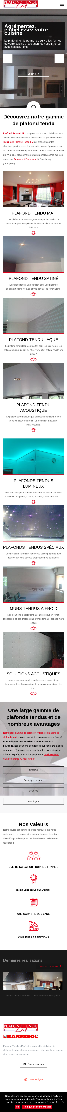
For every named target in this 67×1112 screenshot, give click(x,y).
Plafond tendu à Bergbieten (47, 995)
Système (33, 770)
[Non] (63, 1102)
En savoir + (33, 74)
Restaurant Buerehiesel (26, 159)
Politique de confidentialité (37, 1107)
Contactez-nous (36, 1064)
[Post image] (18, 981)
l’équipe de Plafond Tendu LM (18, 142)
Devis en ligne (36, 1079)
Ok (17, 1107)
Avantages (33, 801)
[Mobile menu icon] (62, 4)
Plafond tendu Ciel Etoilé (18, 995)
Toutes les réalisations (48, 966)
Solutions (33, 791)
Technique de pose (33, 780)
